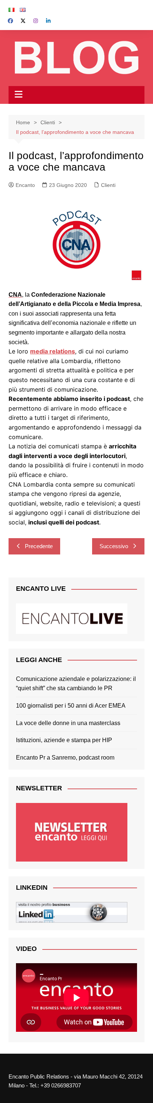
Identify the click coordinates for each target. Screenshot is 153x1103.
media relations (52, 351)
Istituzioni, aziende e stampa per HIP (64, 740)
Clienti (108, 185)
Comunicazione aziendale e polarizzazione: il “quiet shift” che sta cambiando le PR (76, 684)
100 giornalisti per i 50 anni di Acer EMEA (71, 705)
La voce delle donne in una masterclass (68, 723)
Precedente (39, 546)
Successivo (114, 546)
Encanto (25, 185)
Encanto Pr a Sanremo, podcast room (65, 757)
